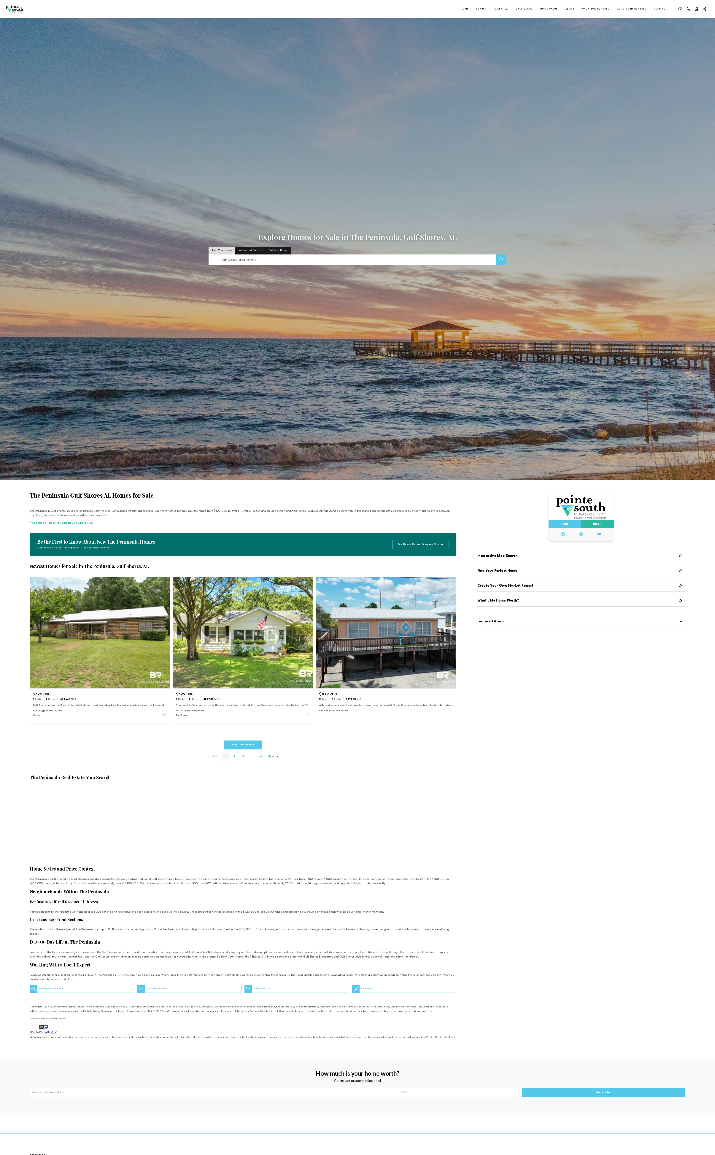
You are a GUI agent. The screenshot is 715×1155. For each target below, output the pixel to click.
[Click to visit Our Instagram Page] (581, 534)
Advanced (250, 250)
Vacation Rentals (595, 9)
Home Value (549, 9)
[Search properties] (501, 259)
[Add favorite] (165, 714)
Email (597, 524)
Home (465, 9)
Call (565, 524)
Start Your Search (243, 744)
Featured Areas (490, 621)
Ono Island (524, 9)
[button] (82, 989)
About (570, 9)
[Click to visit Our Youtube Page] (599, 534)
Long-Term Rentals (631, 9)
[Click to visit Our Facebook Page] (563, 534)
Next (271, 756)
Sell (278, 250)
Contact (660, 9)
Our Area (501, 9)
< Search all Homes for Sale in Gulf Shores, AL (61, 523)
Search (481, 9)
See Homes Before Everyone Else (418, 544)
